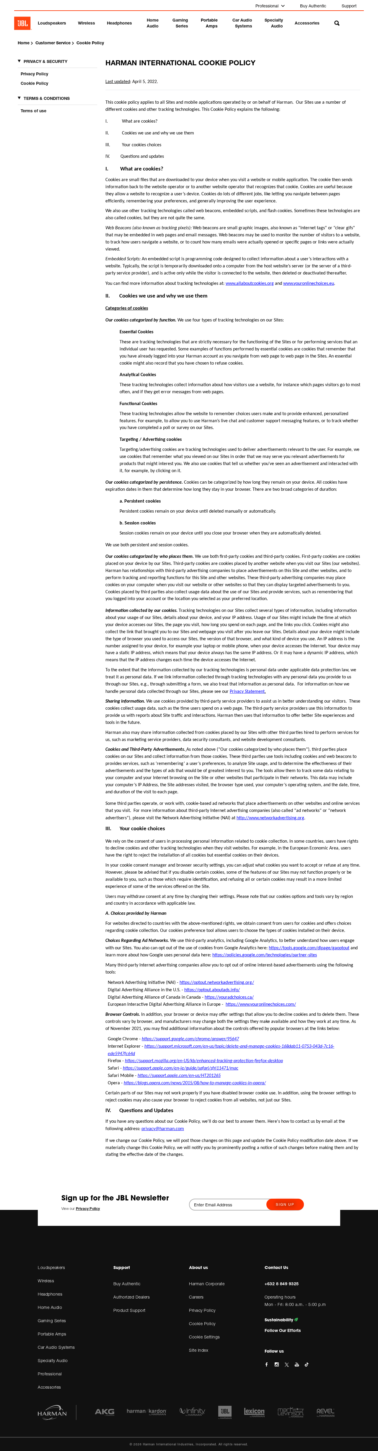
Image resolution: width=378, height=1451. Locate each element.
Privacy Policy (34, 73)
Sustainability (279, 1320)
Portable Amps (209, 22)
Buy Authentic (313, 5)
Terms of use (33, 110)
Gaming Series (180, 22)
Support (349, 5)
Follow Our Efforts (283, 1330)
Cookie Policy (34, 83)
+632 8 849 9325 (282, 1283)
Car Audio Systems (242, 22)
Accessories (307, 22)
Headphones (119, 22)
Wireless (86, 22)
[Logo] (23, 23)
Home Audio (153, 22)
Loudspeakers (52, 22)
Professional (267, 5)
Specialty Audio (274, 22)
